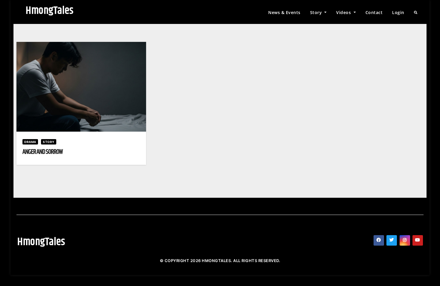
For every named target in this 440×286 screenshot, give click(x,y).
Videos (344, 12)
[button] (416, 12)
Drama (30, 142)
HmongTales (49, 11)
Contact (374, 12)
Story (316, 12)
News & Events (284, 12)
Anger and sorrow (42, 152)
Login (398, 12)
